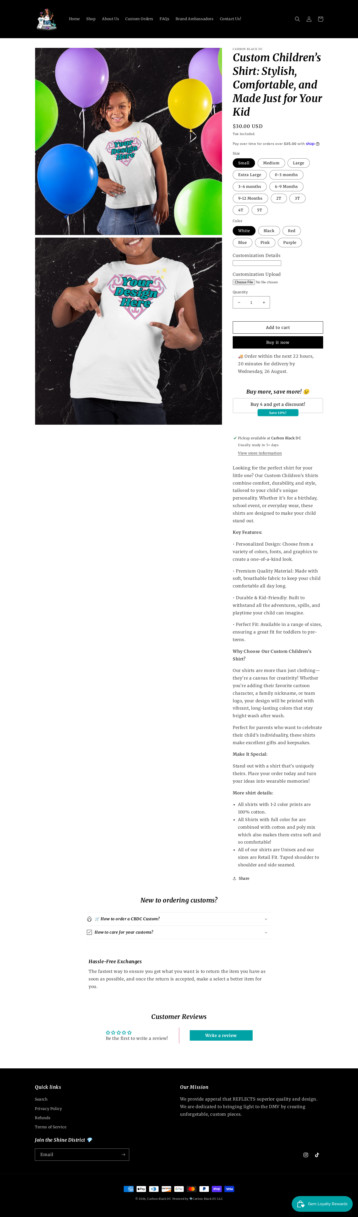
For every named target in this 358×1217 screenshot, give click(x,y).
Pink (265, 242)
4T (240, 210)
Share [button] (244, 878)
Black (269, 230)
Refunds (42, 1117)
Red (291, 230)
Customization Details (257, 255)
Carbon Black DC (159, 1199)
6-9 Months (286, 186)
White (244, 230)
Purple (289, 242)
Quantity (240, 292)
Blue (242, 242)
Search (41, 1099)
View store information (260, 453)
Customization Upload (257, 274)
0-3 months (286, 174)
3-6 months (249, 186)
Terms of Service (51, 1127)
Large (298, 163)
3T (297, 198)
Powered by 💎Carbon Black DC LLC (197, 1199)
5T (259, 210)
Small (243, 163)
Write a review (221, 1035)
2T (278, 198)
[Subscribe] (123, 1154)
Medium (271, 163)
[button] (297, 19)
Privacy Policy (48, 1108)
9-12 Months (250, 198)
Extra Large (249, 174)
